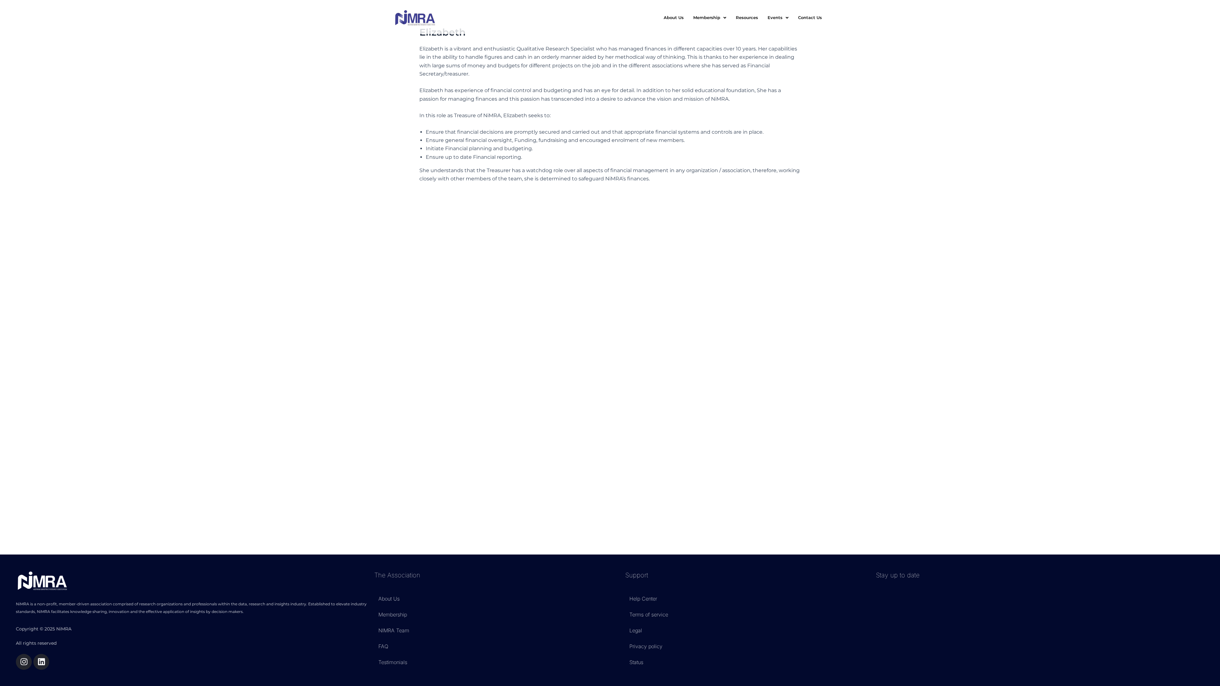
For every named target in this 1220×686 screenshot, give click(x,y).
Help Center (643, 598)
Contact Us (810, 17)
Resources (747, 17)
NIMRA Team (393, 630)
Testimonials (392, 662)
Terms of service (648, 614)
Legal (635, 630)
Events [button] (775, 17)
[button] (709, 17)
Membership (392, 614)
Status (636, 662)
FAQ (383, 646)
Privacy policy (645, 646)
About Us (674, 17)
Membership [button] (706, 17)
